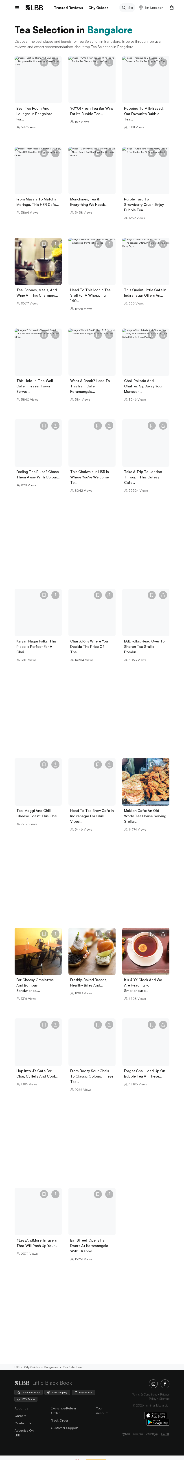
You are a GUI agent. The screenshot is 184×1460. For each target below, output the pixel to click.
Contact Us (23, 1423)
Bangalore (51, 1367)
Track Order (59, 1420)
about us (21, 1408)
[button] (151, 7)
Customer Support (64, 1428)
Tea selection (72, 1367)
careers (20, 1416)
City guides (32, 1367)
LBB (17, 1367)
